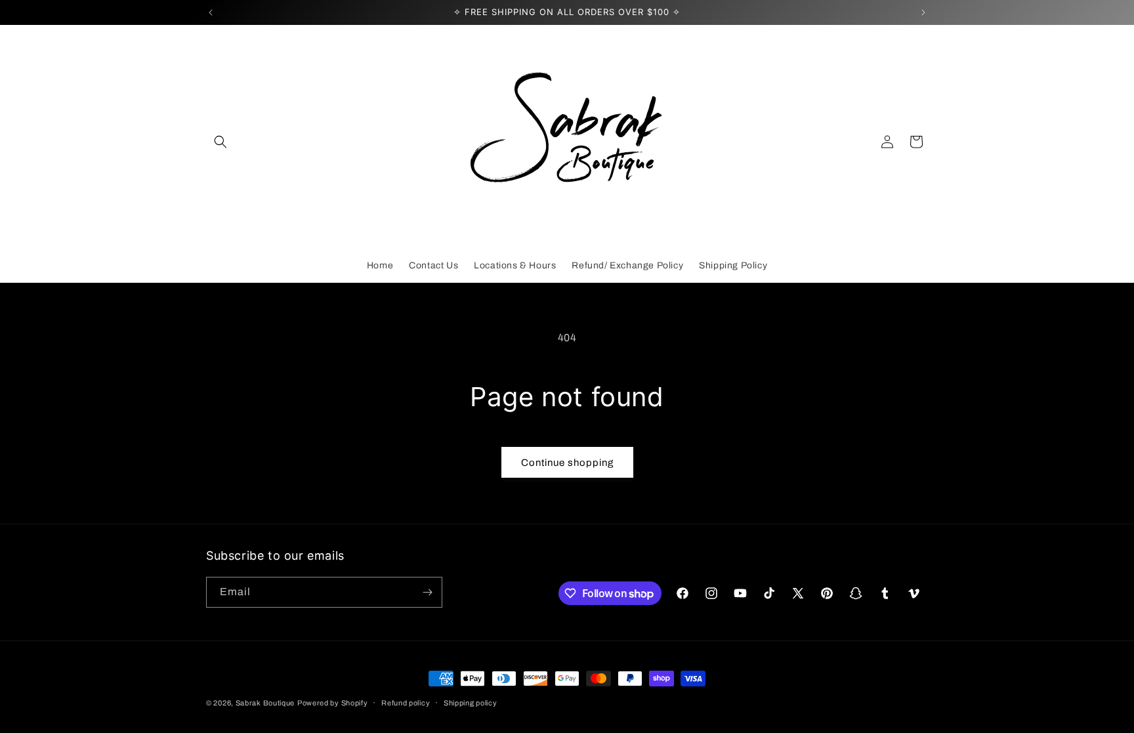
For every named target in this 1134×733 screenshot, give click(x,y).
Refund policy (405, 703)
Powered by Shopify (332, 703)
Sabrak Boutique (265, 703)
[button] (220, 141)
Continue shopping (567, 462)
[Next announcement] (923, 12)
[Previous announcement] (210, 12)
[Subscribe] (427, 592)
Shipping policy (470, 703)
